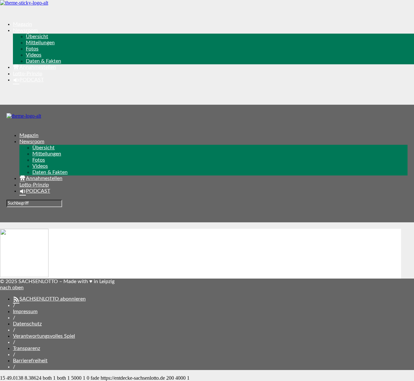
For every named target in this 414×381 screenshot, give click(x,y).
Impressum (25, 311)
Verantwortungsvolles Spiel (44, 336)
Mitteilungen (40, 42)
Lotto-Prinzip (27, 73)
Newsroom (25, 30)
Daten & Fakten (43, 61)
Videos (33, 55)
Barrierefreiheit (30, 360)
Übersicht (37, 36)
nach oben (12, 287)
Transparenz (26, 348)
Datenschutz (27, 323)
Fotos (32, 48)
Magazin (22, 24)
